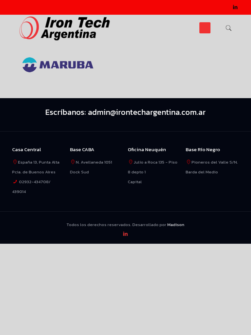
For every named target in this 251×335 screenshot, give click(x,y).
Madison (175, 224)
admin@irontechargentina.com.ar (147, 112)
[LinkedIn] (235, 7)
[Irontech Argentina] (65, 28)
